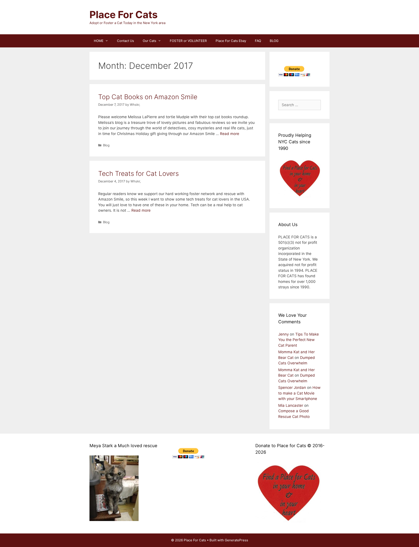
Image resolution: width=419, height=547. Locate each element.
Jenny (283, 334)
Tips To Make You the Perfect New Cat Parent (298, 340)
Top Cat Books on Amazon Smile (147, 97)
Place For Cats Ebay (231, 41)
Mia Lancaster (290, 405)
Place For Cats (123, 15)
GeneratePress (236, 540)
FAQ (258, 41)
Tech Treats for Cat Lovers (138, 173)
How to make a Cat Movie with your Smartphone (299, 393)
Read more (229, 134)
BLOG (274, 41)
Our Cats (149, 41)
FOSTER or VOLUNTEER (188, 41)
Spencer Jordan (292, 387)
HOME (98, 41)
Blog (106, 145)
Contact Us (125, 41)
